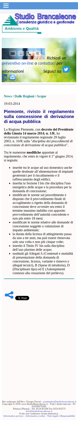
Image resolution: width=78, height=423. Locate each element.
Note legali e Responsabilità (61, 416)
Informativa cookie (35, 416)
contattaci (46, 63)
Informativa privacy (13, 416)
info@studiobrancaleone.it (39, 411)
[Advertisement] (39, 344)
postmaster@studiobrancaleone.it (59, 401)
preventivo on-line (18, 63)
